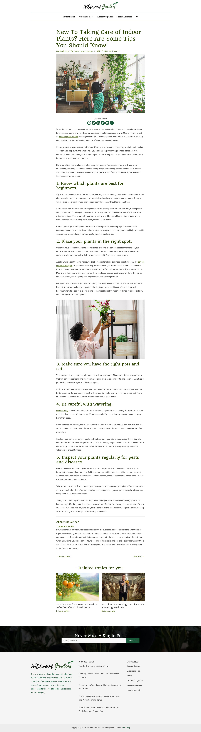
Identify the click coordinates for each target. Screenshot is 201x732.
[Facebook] (89, 123)
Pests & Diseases (134, 685)
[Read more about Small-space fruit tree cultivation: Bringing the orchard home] (77, 587)
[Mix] (107, 123)
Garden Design (62, 51)
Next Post (139, 556)
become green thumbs (68, 136)
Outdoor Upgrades (135, 680)
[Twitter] (94, 123)
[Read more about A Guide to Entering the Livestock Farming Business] (123, 587)
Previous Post (64, 556)
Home (129, 675)
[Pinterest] (103, 123)
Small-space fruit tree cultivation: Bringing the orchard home (77, 606)
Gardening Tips (133, 671)
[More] (112, 123)
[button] (137, 16)
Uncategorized (133, 690)
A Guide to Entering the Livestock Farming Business (123, 606)
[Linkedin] (98, 123)
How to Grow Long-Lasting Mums (93, 666)
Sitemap (126, 728)
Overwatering (62, 410)
